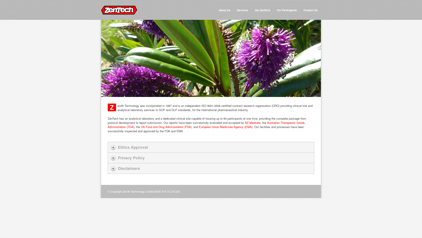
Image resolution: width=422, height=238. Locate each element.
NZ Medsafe (252, 123)
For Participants (287, 10)
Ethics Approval (133, 147)
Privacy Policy (131, 158)
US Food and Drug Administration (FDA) (166, 127)
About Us (224, 10)
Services (242, 10)
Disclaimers (129, 168)
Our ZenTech (262, 10)
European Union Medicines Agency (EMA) (226, 127)
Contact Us (311, 10)
